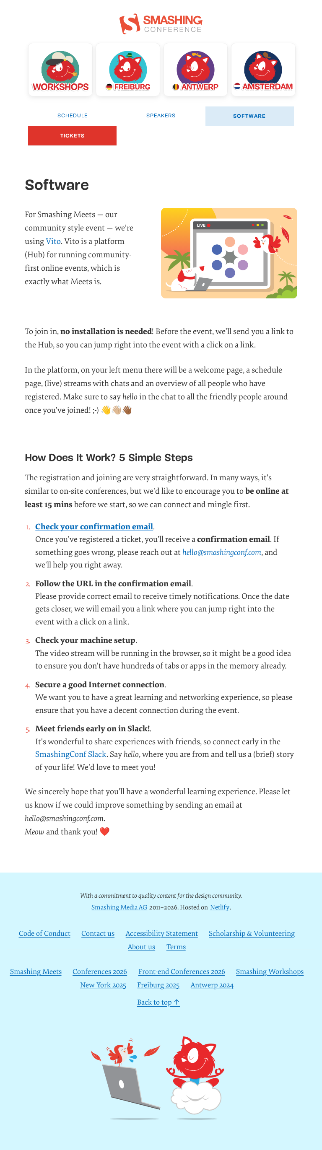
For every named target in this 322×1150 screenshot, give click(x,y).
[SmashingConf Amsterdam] (263, 69)
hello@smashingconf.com (221, 552)
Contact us (97, 933)
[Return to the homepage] (161, 29)
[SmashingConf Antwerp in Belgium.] (196, 69)
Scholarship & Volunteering (252, 933)
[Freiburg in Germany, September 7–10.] (128, 69)
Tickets (72, 136)
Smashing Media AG (119, 908)
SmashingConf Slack (70, 754)
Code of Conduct (44, 933)
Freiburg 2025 (158, 985)
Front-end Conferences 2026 (181, 971)
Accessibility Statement (162, 933)
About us (141, 947)
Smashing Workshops (270, 971)
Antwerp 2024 (212, 985)
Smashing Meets (36, 971)
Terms (176, 947)
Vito (53, 241)
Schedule (72, 116)
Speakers (161, 116)
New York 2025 (103, 985)
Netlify (219, 908)
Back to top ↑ (158, 1002)
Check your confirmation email (94, 527)
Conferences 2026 (100, 971)
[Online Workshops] (60, 69)
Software (249, 116)
